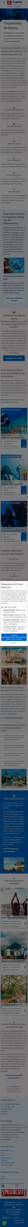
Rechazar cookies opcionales (14, 639)
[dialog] (14, 613)
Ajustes (14, 643)
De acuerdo (14, 635)
